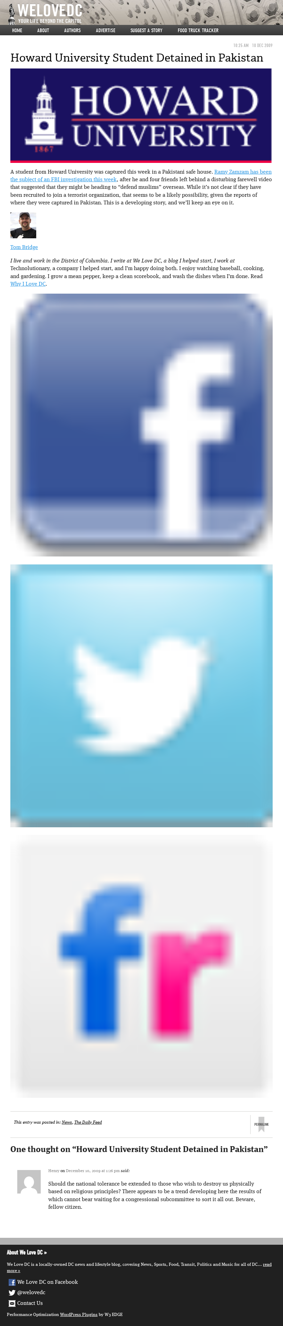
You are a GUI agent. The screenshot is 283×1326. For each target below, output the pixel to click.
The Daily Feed (88, 1122)
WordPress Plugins (79, 1315)
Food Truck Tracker (198, 30)
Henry (53, 1171)
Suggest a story (146, 30)
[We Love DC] (145, 14)
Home (17, 30)
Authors (72, 30)
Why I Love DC (28, 284)
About (43, 30)
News (67, 1122)
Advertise (105, 30)
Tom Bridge (24, 247)
